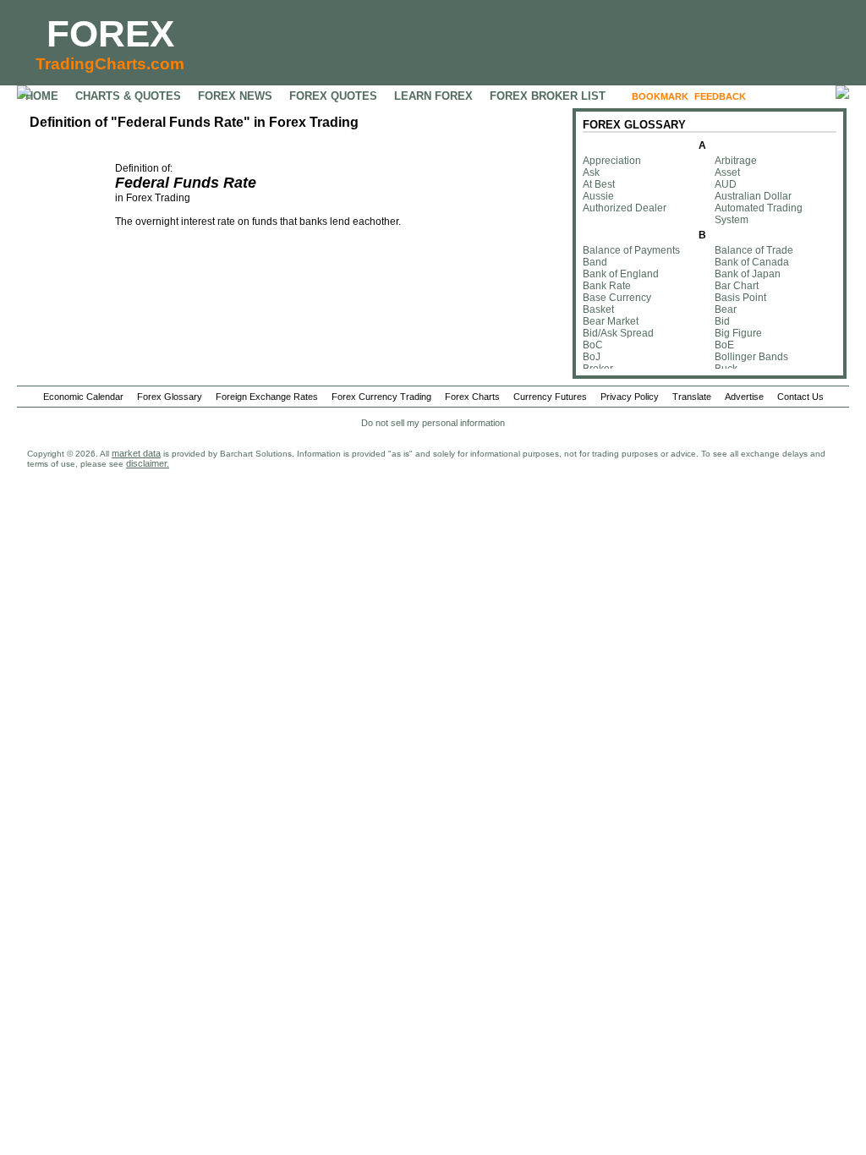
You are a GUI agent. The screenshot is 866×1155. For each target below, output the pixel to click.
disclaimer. (147, 463)
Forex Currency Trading (381, 396)
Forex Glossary (169, 396)
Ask (591, 172)
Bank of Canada (752, 262)
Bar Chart (737, 286)
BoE (724, 345)
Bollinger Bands (751, 357)
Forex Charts (472, 396)
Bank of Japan (748, 274)
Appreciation (612, 161)
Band (595, 262)
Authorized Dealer (624, 208)
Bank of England (621, 274)
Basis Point (740, 298)
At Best (599, 184)
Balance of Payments (631, 250)
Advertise (744, 396)
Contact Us (800, 396)
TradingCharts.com (110, 64)
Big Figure (738, 333)
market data (136, 453)
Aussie (598, 196)
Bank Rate (607, 286)
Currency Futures (550, 396)
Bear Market (611, 321)
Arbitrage (736, 161)
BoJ (591, 357)
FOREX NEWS (235, 96)
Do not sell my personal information (433, 423)
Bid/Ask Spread (618, 333)
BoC (593, 345)
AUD (726, 184)
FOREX (110, 33)
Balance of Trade (754, 250)
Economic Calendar (83, 396)
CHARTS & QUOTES (128, 96)
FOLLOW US (787, 96)
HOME (41, 96)
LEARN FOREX (433, 96)
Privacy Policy (629, 396)
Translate (691, 396)
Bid (722, 321)
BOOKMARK (660, 96)
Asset (727, 172)
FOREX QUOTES (333, 96)
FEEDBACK (720, 96)
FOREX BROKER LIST (548, 96)
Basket (598, 309)
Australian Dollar (753, 196)
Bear (726, 309)
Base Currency (617, 298)
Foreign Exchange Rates (267, 396)
